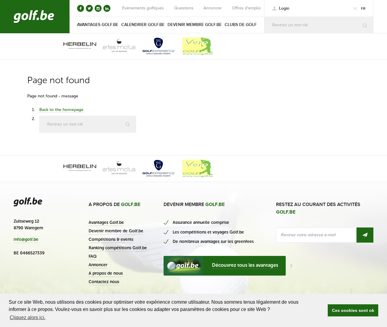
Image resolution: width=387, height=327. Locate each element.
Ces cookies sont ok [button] (353, 310)
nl (355, 8)
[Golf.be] (34, 16)
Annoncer (212, 8)
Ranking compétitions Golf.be (118, 247)
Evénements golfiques (143, 8)
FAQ (92, 256)
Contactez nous (104, 281)
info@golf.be (26, 239)
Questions (184, 8)
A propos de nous (106, 273)
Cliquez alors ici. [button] (27, 317)
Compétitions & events (111, 239)
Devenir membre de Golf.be (116, 231)
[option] (75, 46)
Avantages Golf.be (106, 222)
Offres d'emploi (246, 8)
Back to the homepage (61, 109)
